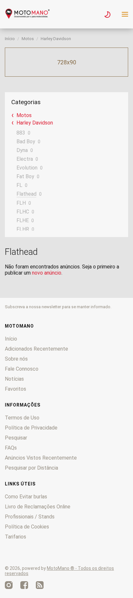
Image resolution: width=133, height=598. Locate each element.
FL (19, 185)
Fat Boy (25, 176)
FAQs (11, 448)
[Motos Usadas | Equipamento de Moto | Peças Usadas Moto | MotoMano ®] (27, 17)
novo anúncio (46, 273)
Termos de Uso (22, 418)
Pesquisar (16, 438)
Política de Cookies (27, 527)
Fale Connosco (21, 369)
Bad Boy (25, 141)
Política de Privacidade (31, 428)
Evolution (26, 168)
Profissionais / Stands (30, 517)
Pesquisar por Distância (31, 468)
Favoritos (15, 389)
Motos (28, 38)
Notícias (14, 379)
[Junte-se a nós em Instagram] (9, 585)
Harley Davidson (56, 38)
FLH (21, 203)
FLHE (22, 220)
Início (10, 38)
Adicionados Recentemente (36, 349)
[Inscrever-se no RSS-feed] (40, 585)
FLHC (22, 212)
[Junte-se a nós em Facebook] (24, 585)
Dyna (22, 150)
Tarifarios (15, 537)
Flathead (26, 194)
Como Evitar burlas (26, 497)
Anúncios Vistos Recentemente (41, 458)
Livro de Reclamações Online (37, 507)
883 (20, 133)
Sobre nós (16, 359)
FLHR (22, 229)
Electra (24, 159)
